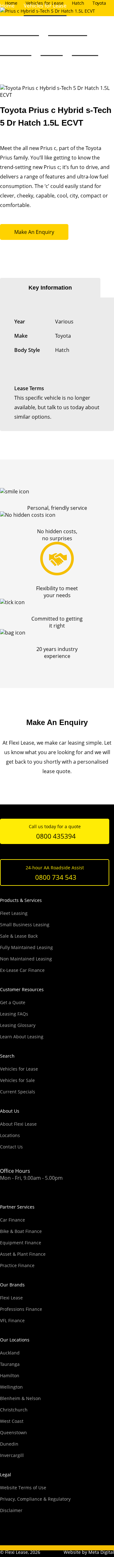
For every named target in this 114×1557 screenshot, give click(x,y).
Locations (10, 1135)
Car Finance (12, 1220)
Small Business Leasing (24, 925)
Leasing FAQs (15, 45)
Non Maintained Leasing (26, 959)
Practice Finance (17, 1265)
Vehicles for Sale (19, 25)
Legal (5, 1475)
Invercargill (12, 1455)
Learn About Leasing (21, 1037)
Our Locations (14, 1340)
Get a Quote (12, 1002)
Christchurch (14, 1410)
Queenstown (13, 1432)
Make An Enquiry (34, 231)
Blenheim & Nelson (20, 1398)
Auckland (10, 1353)
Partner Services (17, 1207)
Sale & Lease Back (19, 936)
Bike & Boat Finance (21, 1231)
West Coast (11, 1421)
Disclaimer (11, 1510)
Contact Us (85, 45)
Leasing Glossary (17, 1025)
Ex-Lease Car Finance (22, 970)
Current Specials (17, 1092)
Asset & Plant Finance (23, 1254)
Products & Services (21, 900)
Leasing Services (67, 25)
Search (7, 1056)
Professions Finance (21, 1309)
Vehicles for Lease (19, 1069)
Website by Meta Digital (89, 1552)
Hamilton (9, 1376)
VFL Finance (12, 1320)
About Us (52, 45)
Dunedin (9, 1444)
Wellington (11, 1387)
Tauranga (10, 1364)
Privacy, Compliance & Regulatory (35, 1499)
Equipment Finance (20, 1243)
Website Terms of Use (23, 1488)
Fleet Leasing (14, 913)
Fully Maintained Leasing (26, 947)
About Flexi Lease (18, 1124)
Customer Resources (22, 989)
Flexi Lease (11, 1298)
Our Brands (12, 1285)
